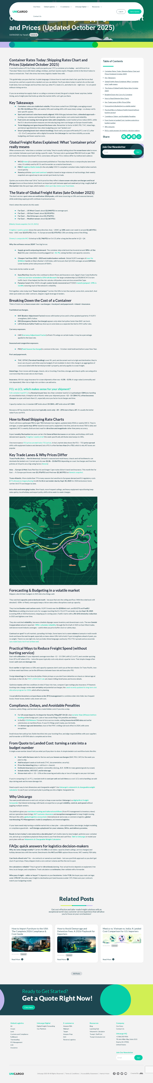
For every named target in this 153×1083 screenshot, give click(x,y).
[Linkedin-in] (118, 1073)
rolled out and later (25, 277)
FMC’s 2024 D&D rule (35, 679)
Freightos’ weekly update (19, 230)
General (33, 35)
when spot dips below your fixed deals (59, 186)
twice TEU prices (44, 443)
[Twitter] (122, 1073)
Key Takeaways (110, 78)
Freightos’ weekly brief (35, 437)
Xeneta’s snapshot (76, 472)
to (96, 283)
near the (90, 258)
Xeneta (45, 464)
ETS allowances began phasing (21, 481)
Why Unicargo (110, 127)
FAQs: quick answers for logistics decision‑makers (122, 130)
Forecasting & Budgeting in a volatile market (120, 106)
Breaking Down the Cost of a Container (118, 95)
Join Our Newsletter (114, 147)
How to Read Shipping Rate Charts (117, 98)
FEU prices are (29, 443)
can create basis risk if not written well (24, 641)
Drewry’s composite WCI (19, 238)
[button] (123, 136)
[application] (56, 6)
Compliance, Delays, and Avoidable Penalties (120, 116)
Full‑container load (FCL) (18, 393)
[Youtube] (125, 1073)
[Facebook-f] (114, 1073)
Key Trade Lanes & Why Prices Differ (118, 102)
